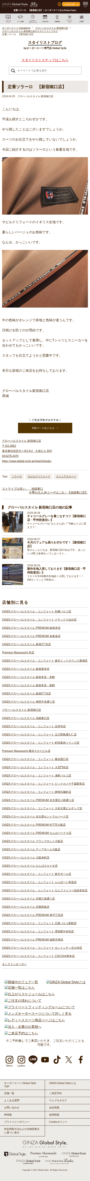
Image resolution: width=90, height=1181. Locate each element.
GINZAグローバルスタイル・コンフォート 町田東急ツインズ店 (40, 742)
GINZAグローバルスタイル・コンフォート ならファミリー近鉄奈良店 (44, 890)
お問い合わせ (11, 1107)
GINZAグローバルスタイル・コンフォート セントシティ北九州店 (42, 947)
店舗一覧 (9, 1093)
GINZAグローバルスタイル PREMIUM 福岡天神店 (32, 939)
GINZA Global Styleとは (62, 1083)
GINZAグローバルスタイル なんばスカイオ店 (30, 865)
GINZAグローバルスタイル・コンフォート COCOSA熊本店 (38, 956)
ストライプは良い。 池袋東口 (22, 488)
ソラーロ (17, 476)
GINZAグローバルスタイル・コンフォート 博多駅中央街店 (38, 931)
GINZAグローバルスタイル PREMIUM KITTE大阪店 (34, 824)
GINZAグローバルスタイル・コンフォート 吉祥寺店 (34, 726)
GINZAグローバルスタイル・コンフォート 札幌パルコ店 (36, 611)
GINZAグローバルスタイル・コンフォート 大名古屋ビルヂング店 (42, 808)
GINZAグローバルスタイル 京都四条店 (25, 906)
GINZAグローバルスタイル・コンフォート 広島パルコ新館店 (39, 923)
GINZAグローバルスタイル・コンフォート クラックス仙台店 (39, 619)
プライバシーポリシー (16, 1121)
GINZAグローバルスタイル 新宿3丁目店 (26, 644)
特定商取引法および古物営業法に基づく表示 (21, 1131)
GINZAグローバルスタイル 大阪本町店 (25, 857)
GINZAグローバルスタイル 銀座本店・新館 (28, 685)
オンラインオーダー (14, 964)
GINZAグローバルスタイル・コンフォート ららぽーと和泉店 (39, 882)
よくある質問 (11, 1100)
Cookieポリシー (58, 1121)
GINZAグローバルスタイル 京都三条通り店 (28, 898)
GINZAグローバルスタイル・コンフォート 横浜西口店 (35, 759)
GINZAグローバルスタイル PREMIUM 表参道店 (31, 636)
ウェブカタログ (58, 1100)
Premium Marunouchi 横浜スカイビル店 (26, 750)
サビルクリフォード (39, 476)
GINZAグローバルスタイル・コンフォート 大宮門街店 (35, 767)
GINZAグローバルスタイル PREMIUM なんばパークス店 (36, 833)
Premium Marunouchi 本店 (18, 652)
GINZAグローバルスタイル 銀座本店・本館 (28, 677)
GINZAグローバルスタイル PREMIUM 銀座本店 (31, 627)
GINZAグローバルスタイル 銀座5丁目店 (26, 693)
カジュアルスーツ (66, 476)
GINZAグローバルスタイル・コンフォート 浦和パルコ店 (36, 775)
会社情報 (54, 1107)
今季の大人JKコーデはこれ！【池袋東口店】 (58, 492)
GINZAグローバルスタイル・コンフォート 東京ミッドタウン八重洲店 (44, 660)
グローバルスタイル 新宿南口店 (21, 709)
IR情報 (8, 1114)
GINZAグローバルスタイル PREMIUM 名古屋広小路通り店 (38, 800)
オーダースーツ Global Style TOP (20, 1085)
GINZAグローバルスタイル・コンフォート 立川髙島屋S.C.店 (39, 734)
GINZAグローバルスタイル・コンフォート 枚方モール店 (36, 874)
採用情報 (54, 1114)
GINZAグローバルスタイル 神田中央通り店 (28, 701)
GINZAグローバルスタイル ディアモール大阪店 (31, 849)
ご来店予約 (55, 1093)
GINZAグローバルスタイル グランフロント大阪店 (32, 841)
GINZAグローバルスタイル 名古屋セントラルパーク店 (35, 816)
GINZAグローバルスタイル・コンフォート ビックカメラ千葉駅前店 (43, 783)
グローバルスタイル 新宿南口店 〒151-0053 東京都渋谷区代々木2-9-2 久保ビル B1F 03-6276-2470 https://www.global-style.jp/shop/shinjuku (27, 451)
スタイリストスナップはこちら (45, 60)
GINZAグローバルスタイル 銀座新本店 (25, 668)
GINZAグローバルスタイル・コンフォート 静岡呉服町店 (36, 792)
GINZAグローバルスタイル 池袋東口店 (25, 718)
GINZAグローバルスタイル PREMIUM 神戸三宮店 (32, 915)
